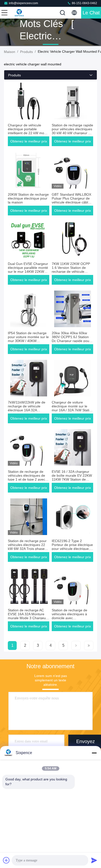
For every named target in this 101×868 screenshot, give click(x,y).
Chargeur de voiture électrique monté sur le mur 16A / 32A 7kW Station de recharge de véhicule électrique (72, 410)
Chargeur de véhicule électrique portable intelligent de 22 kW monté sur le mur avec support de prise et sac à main (28, 133)
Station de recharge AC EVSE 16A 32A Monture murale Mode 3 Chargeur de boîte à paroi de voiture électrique (28, 618)
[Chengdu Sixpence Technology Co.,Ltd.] (20, 13)
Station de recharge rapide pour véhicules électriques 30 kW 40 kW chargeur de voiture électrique (72, 131)
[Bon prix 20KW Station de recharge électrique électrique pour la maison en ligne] (28, 170)
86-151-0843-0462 (84, 3)
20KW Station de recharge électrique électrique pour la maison (28, 198)
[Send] (94, 860)
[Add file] (6, 860)
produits (26, 52)
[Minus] (94, 753)
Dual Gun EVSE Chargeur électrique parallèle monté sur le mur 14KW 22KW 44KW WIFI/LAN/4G (28, 269)
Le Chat (91, 12)
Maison (9, 52)
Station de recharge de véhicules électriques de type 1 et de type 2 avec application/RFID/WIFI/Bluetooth (33, 477)
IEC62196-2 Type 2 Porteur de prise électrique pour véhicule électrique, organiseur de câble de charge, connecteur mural (72, 548)
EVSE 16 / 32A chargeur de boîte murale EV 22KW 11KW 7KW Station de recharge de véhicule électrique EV (72, 479)
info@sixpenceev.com (23, 3)
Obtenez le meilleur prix (28, 141)
